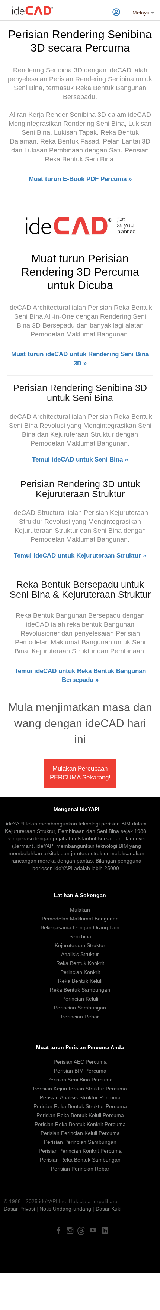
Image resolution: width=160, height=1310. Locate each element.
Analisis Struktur (80, 954)
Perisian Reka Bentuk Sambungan (80, 1160)
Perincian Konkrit (80, 972)
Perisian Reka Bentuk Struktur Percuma (80, 1106)
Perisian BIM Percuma (80, 1071)
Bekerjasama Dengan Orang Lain (80, 927)
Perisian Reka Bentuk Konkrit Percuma (80, 1124)
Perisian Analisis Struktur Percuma (80, 1097)
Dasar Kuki (108, 1209)
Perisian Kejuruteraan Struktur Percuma (80, 1088)
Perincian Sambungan (80, 1008)
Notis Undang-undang (65, 1209)
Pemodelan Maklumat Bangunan (80, 919)
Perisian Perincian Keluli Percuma (80, 1133)
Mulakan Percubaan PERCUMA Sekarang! (80, 773)
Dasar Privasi (19, 1209)
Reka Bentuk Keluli (80, 981)
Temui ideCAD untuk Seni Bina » (80, 459)
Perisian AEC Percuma (80, 1062)
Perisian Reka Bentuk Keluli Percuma (80, 1115)
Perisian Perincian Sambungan (80, 1142)
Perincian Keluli (80, 999)
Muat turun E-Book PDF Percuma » (80, 179)
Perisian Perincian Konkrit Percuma (80, 1151)
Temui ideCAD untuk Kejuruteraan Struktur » (80, 555)
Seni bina (80, 936)
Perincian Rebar (80, 1017)
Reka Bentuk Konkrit (80, 963)
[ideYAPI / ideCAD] (32, 9)
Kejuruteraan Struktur (80, 945)
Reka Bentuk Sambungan (80, 990)
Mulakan (80, 910)
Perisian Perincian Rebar (80, 1169)
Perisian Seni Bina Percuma (80, 1080)
